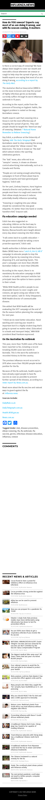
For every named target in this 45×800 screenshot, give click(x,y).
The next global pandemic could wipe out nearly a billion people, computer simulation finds (25, 776)
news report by (9, 383)
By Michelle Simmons (25, 587)
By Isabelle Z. (24, 781)
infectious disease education (29, 434)
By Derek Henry (24, 700)
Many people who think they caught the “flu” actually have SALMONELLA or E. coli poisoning (27, 687)
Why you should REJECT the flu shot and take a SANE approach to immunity (26, 697)
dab (18, 428)
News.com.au (8, 417)
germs (13, 434)
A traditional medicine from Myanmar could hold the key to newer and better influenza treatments (26, 748)
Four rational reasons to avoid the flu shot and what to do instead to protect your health (25, 667)
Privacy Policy (22, 795)
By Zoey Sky (23, 711)
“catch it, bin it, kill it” (33, 251)
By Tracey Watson (24, 637)
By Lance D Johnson (25, 614)
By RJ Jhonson (23, 605)
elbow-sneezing (9, 431)
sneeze (15, 437)
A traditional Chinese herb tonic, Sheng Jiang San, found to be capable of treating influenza (26, 726)
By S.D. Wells (23, 650)
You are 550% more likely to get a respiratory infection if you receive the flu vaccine (25, 633)
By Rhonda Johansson (26, 626)
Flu (18, 431)
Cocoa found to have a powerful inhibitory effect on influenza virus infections (24, 583)
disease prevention (29, 428)
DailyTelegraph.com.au (12, 408)
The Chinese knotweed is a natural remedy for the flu (24, 758)
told (20, 140)
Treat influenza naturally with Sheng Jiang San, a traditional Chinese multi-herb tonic (26, 737)
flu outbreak (26, 431)
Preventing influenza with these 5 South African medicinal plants (26, 716)
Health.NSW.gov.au (10, 412)
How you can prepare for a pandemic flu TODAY (26, 610)
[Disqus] (22, 480)
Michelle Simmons (20, 32)
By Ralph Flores (24, 761)
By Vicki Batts (23, 661)
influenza (6, 437)
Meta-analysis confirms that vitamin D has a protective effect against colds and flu (27, 677)
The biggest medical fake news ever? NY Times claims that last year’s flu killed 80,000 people (26, 656)
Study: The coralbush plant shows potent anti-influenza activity (26, 766)
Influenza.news (11, 393)
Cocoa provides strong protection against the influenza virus (26, 593)
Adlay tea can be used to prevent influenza (23, 601)
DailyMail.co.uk (8, 403)
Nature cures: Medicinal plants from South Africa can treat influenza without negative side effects (26, 707)
